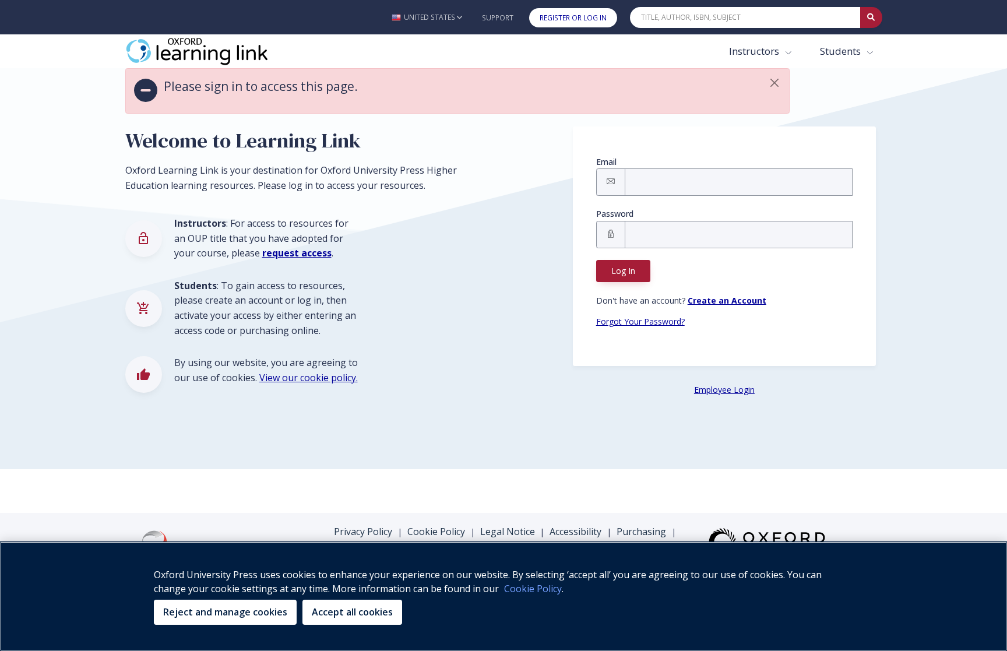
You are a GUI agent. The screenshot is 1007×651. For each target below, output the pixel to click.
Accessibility (575, 531)
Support (497, 18)
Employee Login (724, 389)
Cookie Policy (436, 531)
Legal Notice (507, 531)
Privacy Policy (363, 531)
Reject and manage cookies (225, 612)
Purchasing (641, 531)
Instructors (755, 51)
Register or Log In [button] (573, 18)
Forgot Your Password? (640, 321)
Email (606, 161)
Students (841, 51)
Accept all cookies (352, 612)
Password (614, 213)
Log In (623, 270)
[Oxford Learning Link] (212, 51)
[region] (503, 596)
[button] (427, 17)
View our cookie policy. (308, 377)
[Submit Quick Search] (871, 17)
